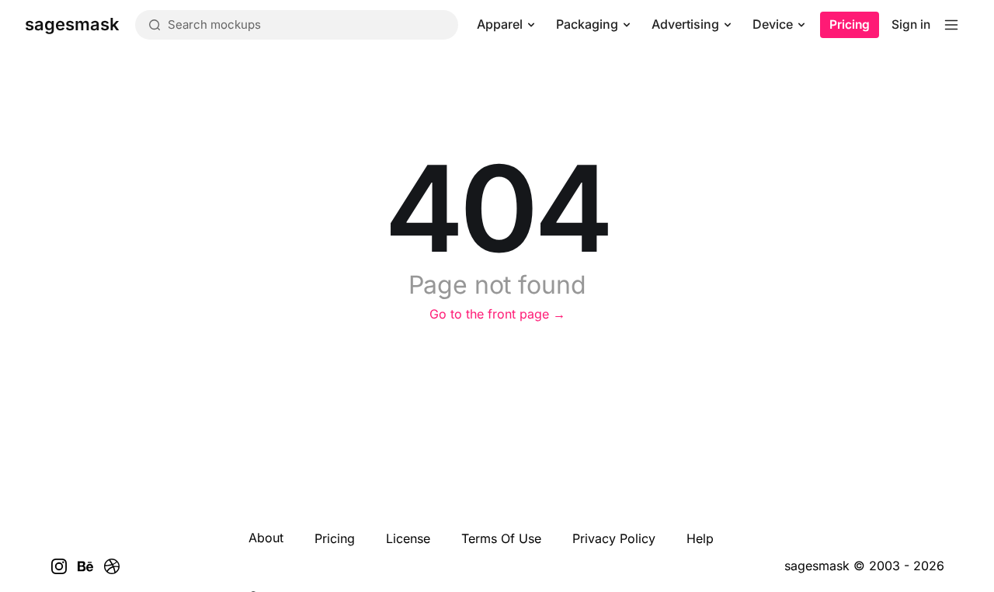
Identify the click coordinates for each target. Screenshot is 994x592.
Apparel (500, 24)
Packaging (587, 24)
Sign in (910, 24)
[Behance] (85, 566)
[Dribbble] (112, 566)
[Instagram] (59, 566)
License (408, 538)
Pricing (849, 24)
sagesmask (817, 565)
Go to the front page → (497, 314)
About (265, 537)
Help (700, 538)
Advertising (685, 24)
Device (772, 24)
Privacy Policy (613, 538)
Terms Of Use (501, 538)
